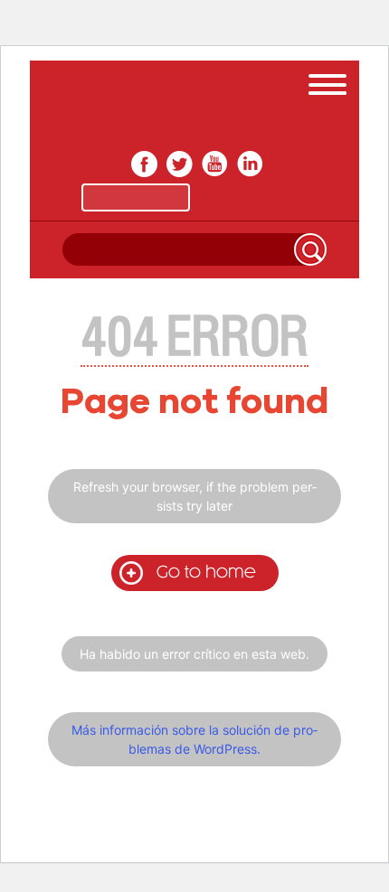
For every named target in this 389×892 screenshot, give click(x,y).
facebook (144, 164)
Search (310, 249)
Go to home (206, 572)
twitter (179, 164)
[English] (253, 197)
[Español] (135, 197)
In (250, 164)
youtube (215, 164)
